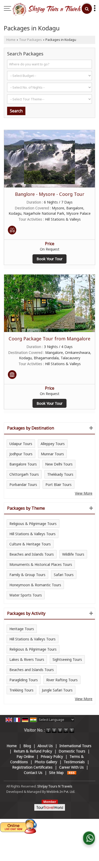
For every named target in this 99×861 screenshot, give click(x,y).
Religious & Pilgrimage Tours (33, 523)
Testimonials (74, 761)
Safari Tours (64, 574)
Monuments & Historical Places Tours (40, 564)
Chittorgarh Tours (24, 474)
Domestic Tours (72, 751)
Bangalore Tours (23, 464)
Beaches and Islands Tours (31, 554)
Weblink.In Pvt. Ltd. (60, 792)
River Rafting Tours (62, 679)
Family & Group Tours (27, 574)
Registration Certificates (32, 767)
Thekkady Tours (60, 474)
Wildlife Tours (73, 554)
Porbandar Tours (23, 484)
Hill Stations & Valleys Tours (32, 533)
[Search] (87, 9)
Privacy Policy (52, 756)
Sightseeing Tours (67, 659)
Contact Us (33, 772)
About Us (45, 745)
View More (83, 493)
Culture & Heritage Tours (30, 544)
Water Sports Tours (25, 595)
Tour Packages (30, 40)
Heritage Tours (21, 628)
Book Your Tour (49, 258)
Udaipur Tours (20, 443)
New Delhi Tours (59, 464)
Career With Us (71, 767)
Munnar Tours (52, 453)
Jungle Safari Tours (57, 690)
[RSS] (71, 772)
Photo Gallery (46, 761)
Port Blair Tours (58, 484)
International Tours (75, 745)
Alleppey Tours (53, 443)
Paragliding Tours (23, 679)
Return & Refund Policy (33, 751)
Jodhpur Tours (20, 453)
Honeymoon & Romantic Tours (35, 584)
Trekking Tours (21, 690)
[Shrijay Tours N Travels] (46, 9)
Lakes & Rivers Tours (26, 659)
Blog (27, 745)
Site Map (56, 772)
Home (10, 40)
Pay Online (25, 756)
